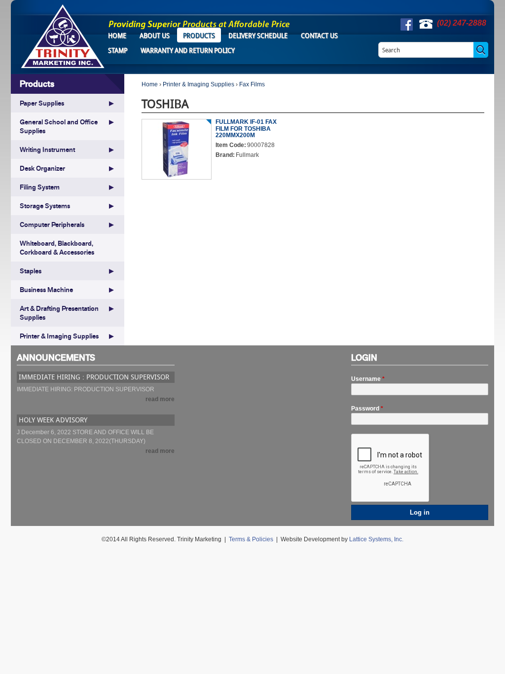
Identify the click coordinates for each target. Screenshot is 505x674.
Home (117, 35)
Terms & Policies (251, 539)
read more (160, 399)
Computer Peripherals (52, 224)
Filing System (40, 187)
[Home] (63, 36)
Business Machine (46, 289)
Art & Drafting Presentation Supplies (59, 313)
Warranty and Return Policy (188, 50)
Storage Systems (45, 205)
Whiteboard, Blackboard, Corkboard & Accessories (57, 248)
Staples (30, 270)
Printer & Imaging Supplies (198, 84)
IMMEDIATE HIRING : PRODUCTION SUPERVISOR (94, 376)
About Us (155, 35)
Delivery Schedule (258, 35)
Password (367, 408)
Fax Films (252, 84)
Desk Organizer (42, 168)
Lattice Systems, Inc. (376, 539)
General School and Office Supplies (59, 126)
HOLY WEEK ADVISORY (53, 419)
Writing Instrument (47, 149)
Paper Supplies (42, 103)
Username (368, 378)
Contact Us (319, 35)
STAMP (117, 50)
